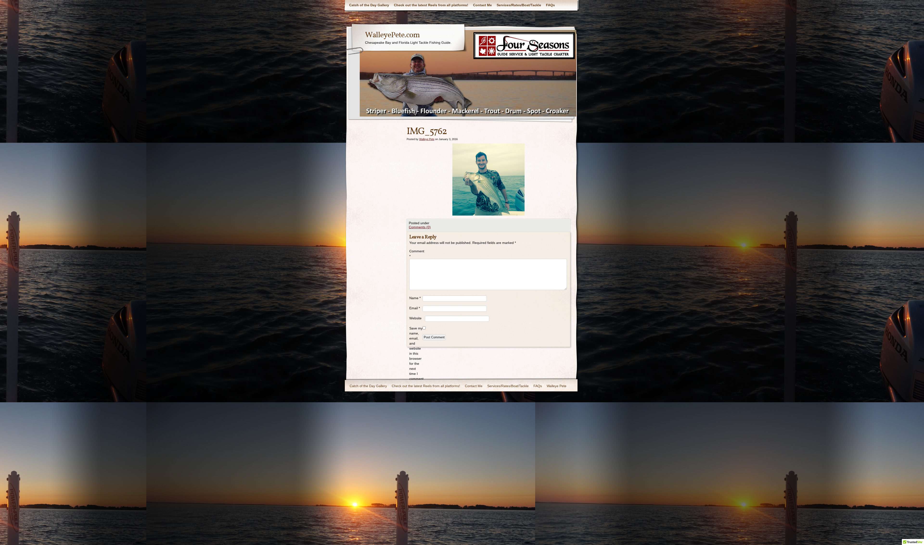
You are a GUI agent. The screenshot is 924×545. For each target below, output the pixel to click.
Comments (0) (420, 227)
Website (415, 318)
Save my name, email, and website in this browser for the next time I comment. (416, 353)
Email (414, 308)
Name (415, 298)
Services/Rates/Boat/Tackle (519, 5)
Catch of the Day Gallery (369, 5)
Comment (416, 253)
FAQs (550, 5)
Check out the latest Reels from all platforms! (431, 5)
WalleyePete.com (392, 35)
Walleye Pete (359, 16)
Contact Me (482, 5)
